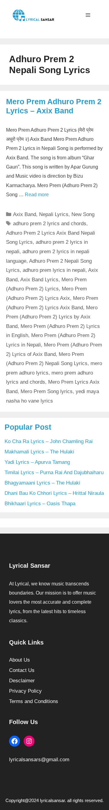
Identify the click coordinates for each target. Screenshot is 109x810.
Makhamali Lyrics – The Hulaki (39, 452)
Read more (37, 194)
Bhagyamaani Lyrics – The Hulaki (42, 483)
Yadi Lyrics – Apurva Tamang (37, 462)
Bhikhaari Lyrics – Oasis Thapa (40, 503)
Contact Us (22, 670)
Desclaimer (22, 681)
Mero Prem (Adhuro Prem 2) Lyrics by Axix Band (51, 317)
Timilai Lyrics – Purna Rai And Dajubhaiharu (54, 472)
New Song (82, 214)
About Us (19, 660)
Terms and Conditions (33, 701)
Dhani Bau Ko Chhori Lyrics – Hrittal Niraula (54, 493)
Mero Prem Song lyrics (47, 391)
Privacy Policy (25, 691)
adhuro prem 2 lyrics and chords (49, 223)
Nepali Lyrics (53, 214)
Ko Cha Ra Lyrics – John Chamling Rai (49, 441)
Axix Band (24, 214)
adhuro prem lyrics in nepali (54, 270)
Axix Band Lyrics (39, 279)
